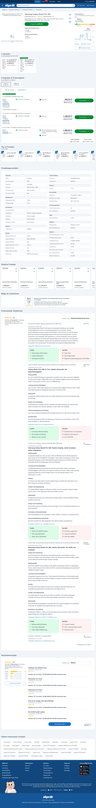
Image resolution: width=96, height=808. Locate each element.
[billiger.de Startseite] (10, 5)
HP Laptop (36, 742)
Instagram (66, 765)
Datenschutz (25, 802)
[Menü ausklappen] (20, 9)
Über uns (27, 765)
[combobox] (45, 5)
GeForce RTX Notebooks (50, 745)
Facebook (66, 768)
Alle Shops (5, 768)
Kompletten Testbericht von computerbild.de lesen (41, 641)
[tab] (6, 84)
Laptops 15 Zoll (36, 752)
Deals (45, 1)
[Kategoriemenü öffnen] (2, 5)
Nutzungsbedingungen (54, 802)
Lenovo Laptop (27, 742)
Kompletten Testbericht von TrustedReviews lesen (41, 524)
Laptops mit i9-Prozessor (80, 752)
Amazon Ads (46, 775)
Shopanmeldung (47, 768)
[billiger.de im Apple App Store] (86, 766)
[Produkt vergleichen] (69, 18)
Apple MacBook (46, 742)
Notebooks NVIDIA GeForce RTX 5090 (67, 745)
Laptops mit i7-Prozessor (10, 755)
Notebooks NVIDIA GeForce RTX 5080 (13, 749)
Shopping (37, 1)
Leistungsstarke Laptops (37, 755)
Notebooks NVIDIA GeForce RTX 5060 (56, 749)
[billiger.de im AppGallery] (86, 773)
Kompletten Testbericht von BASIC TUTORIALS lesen (42, 617)
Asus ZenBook (15, 745)
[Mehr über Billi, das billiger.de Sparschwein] (12, 787)
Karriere (27, 768)
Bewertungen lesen (60, 724)
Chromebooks (7, 742)
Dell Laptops (55, 742)
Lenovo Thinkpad (17, 742)
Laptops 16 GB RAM (73, 749)
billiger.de (4, 9)
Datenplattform (6, 770)
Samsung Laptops (36, 745)
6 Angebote (36, 24)
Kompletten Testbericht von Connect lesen (39, 346)
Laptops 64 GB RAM (23, 755)
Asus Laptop (64, 742)
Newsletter (67, 770)
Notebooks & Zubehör (27, 9)
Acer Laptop (6, 745)
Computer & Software (14, 9)
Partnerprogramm (48, 773)
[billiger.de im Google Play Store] (86, 770)
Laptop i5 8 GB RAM (66, 752)
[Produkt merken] (69, 14)
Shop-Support (47, 770)
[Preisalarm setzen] (69, 22)
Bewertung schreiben (15, 683)
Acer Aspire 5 (83, 742)
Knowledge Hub (47, 777)
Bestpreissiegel (6, 773)
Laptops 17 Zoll (73, 742)
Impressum (45, 802)
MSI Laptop (84, 749)
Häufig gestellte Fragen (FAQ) (10, 777)
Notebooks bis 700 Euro (24, 752)
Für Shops (46, 765)
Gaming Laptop (49, 755)
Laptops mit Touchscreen (10, 752)
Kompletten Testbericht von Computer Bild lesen (41, 424)
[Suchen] (73, 5)
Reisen (59, 1)
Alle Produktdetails (45, 20)
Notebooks (38, 9)
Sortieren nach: (66, 318)
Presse (27, 770)
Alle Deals (5, 765)
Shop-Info (44, 99)
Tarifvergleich (52, 1)
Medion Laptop (25, 745)
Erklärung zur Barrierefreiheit (67, 802)
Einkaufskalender (6, 775)
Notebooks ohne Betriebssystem (50, 752)
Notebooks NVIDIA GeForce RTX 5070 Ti (34, 749)
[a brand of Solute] (90, 1)
